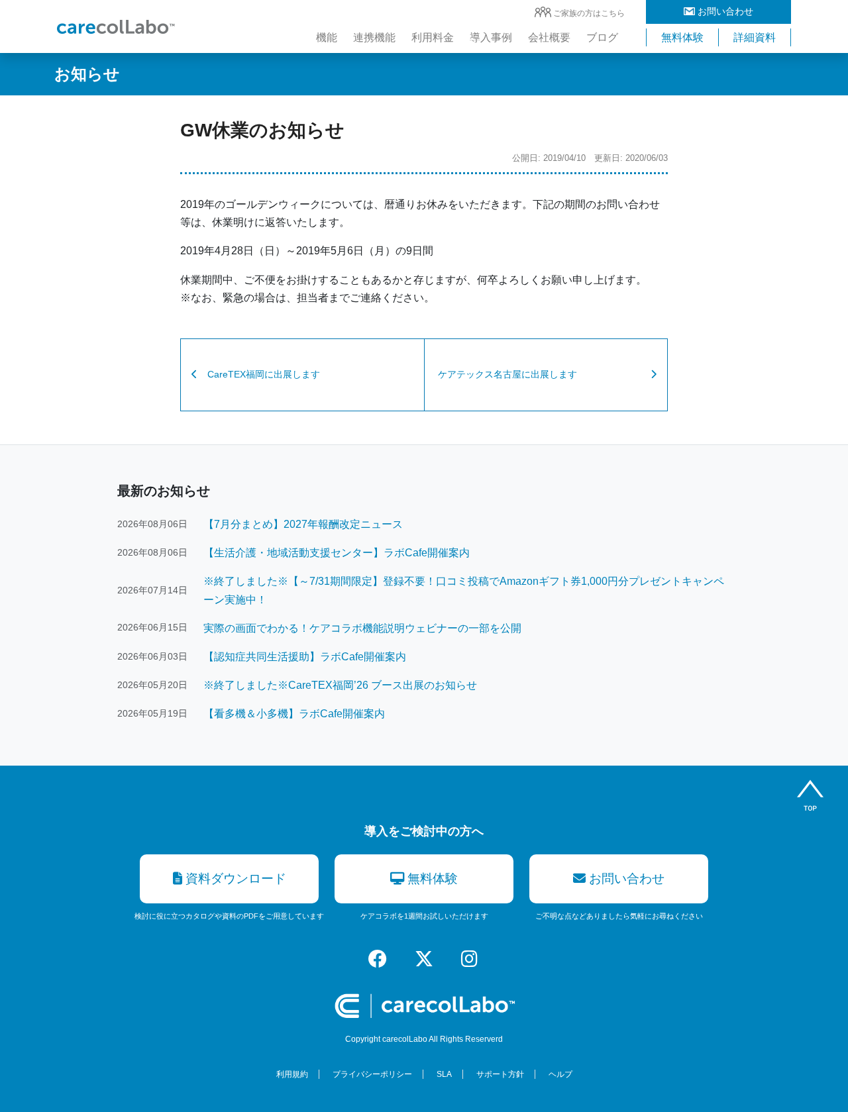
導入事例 (491, 37)
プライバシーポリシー (372, 1074)
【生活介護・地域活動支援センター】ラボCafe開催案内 (336, 552)
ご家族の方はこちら (589, 13)
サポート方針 (500, 1074)
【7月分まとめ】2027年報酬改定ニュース (303, 524)
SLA (444, 1074)
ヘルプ (560, 1074)
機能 (326, 37)
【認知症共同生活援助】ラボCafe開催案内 (304, 656)
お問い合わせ (724, 11)
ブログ (602, 37)
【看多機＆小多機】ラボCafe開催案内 (294, 713)
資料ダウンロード (234, 878)
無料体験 (682, 37)
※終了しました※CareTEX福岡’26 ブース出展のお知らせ (340, 685)
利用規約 (292, 1074)
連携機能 (374, 37)
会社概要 (549, 37)
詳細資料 (754, 37)
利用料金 (432, 37)
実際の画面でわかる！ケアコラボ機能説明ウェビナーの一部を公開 (362, 628)
